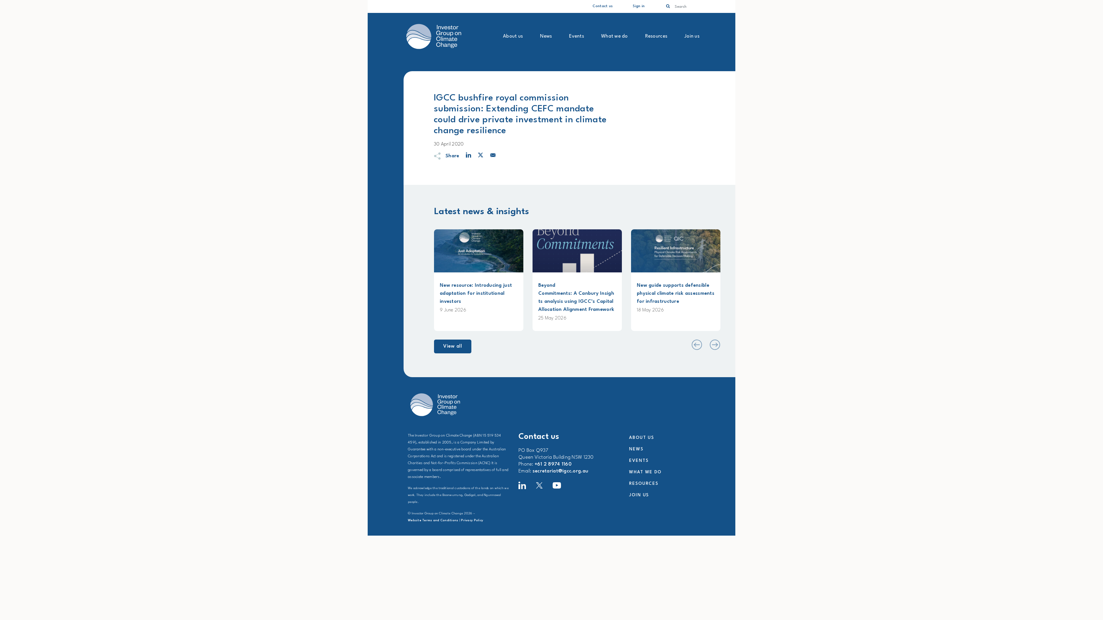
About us (513, 36)
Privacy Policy (472, 520)
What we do (614, 36)
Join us (691, 36)
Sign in (639, 6)
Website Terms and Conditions (433, 520)
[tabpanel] (478, 280)
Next (714, 345)
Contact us (603, 6)
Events (576, 36)
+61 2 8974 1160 (553, 464)
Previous (696, 345)
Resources (656, 36)
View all (452, 346)
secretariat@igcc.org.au (560, 471)
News (546, 36)
